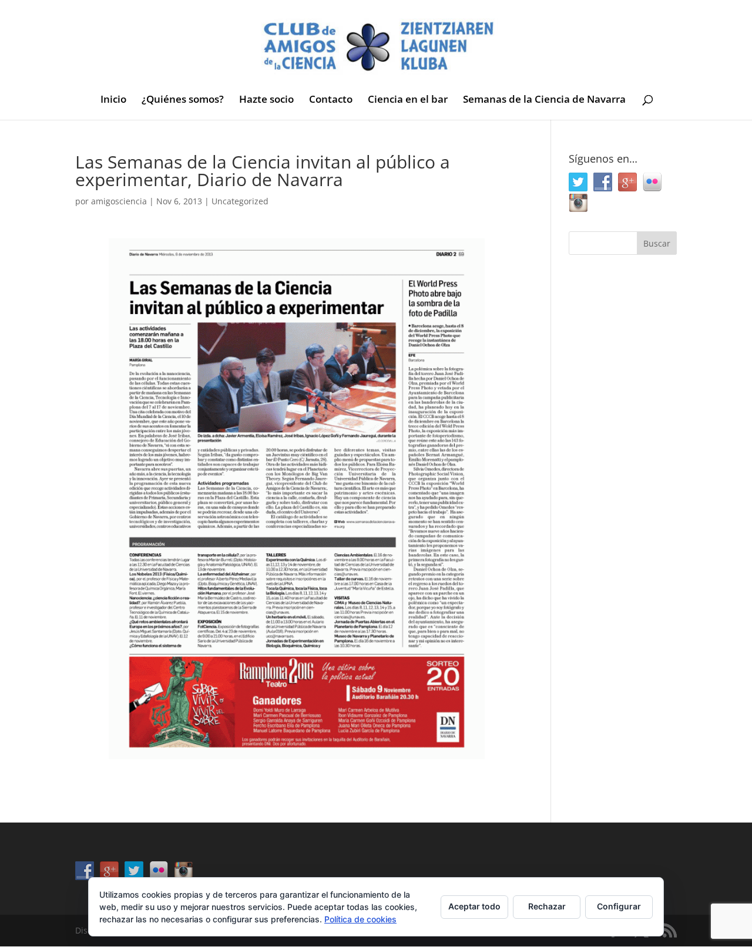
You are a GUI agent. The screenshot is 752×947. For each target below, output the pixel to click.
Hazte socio (266, 100)
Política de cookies (360, 919)
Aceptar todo (474, 906)
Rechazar (547, 906)
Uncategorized (240, 201)
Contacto (330, 100)
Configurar (619, 906)
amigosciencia (119, 201)
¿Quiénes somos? (183, 100)
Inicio (113, 100)
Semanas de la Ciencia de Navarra (544, 100)
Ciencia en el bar (408, 100)
